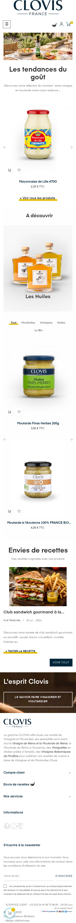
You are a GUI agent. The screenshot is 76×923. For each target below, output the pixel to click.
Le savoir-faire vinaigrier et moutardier (38, 699)
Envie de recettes (17, 784)
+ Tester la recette (20, 651)
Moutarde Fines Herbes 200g (38, 423)
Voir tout (61, 662)
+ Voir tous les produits (37, 198)
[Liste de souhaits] (19, 170)
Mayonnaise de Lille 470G (38, 181)
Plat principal (12, 620)
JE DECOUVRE (9, 55)
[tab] (13, 323)
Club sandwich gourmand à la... (34, 612)
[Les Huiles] (38, 268)
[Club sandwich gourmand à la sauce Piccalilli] (38, 586)
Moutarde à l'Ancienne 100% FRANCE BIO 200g (38, 523)
